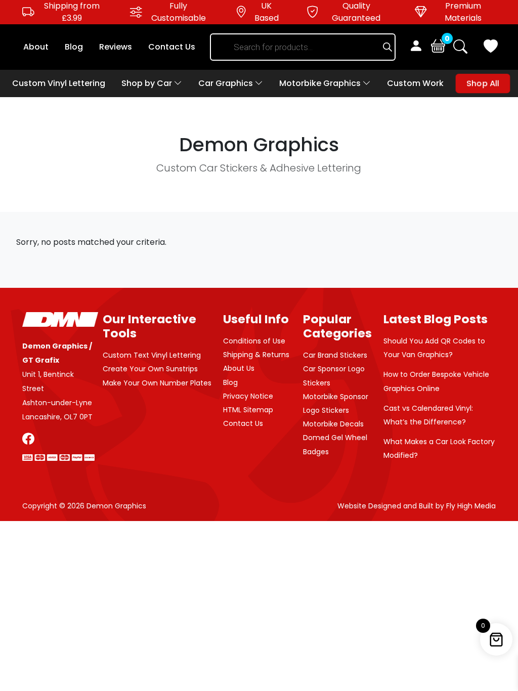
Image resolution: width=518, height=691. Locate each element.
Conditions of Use (254, 341)
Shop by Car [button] (147, 83)
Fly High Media (471, 506)
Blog (74, 47)
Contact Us (171, 47)
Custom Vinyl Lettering (58, 83)
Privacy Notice (248, 396)
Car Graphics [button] (226, 83)
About (36, 47)
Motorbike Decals (333, 424)
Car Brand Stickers (335, 355)
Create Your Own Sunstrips (150, 369)
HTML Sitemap (248, 410)
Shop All (482, 83)
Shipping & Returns (256, 355)
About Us (238, 368)
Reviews (115, 47)
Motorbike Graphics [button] (321, 83)
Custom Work (415, 83)
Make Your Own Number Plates (157, 383)
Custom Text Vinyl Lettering (152, 355)
